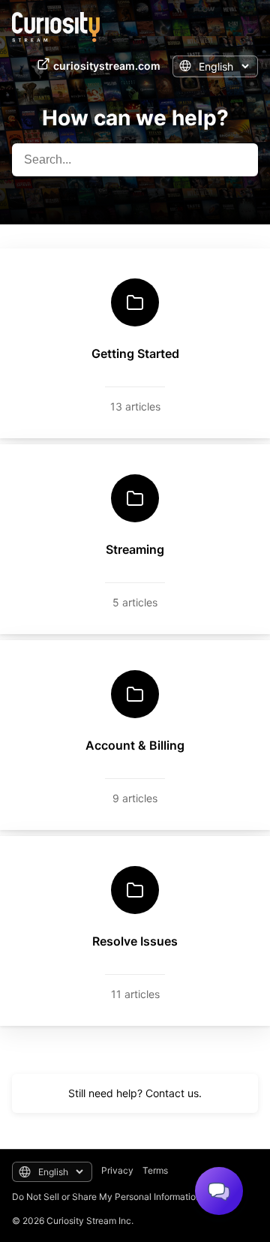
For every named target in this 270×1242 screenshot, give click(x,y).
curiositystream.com (106, 65)
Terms (155, 1170)
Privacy (117, 1170)
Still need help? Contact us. (135, 1093)
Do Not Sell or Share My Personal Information (106, 1196)
